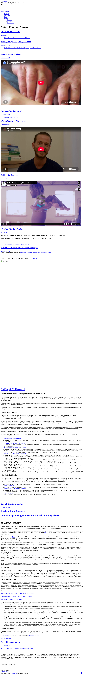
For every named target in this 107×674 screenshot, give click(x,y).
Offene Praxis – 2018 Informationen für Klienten (17, 38)
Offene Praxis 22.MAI (10, 31)
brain (13, 537)
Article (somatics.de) (9, 493)
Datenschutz (10, 23)
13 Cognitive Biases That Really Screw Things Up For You (16, 596)
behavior (46, 532)
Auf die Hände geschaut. (11, 54)
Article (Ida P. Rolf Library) (11, 488)
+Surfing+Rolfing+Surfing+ (13, 229)
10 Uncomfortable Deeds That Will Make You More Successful (17, 593)
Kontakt (6, 18)
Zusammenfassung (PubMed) (12, 443)
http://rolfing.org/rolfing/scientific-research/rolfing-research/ (35, 252)
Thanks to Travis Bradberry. (13, 511)
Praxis (5, 17)
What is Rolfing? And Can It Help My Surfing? (16, 244)
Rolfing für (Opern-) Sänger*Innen (16, 41)
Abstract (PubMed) (9, 485)
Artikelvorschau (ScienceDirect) (12, 438)
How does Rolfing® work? (11, 117)
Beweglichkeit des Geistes (12, 504)
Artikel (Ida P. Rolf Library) (11, 453)
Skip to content (5, 11)
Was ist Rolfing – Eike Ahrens (13, 121)
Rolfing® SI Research (13, 389)
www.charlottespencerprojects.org (24, 648)
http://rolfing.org (33, 258)
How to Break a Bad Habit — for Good (11, 599)
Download (23, 443)
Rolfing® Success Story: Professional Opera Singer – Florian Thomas (22, 48)
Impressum (10, 21)
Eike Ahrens (4, 1)
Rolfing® (6, 14)
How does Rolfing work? (11, 111)
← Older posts (4, 671)
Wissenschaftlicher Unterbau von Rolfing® (19, 247)
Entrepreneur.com (34, 635)
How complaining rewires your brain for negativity (30, 515)
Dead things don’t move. (11, 642)
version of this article (7, 635)
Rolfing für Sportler (9, 175)
